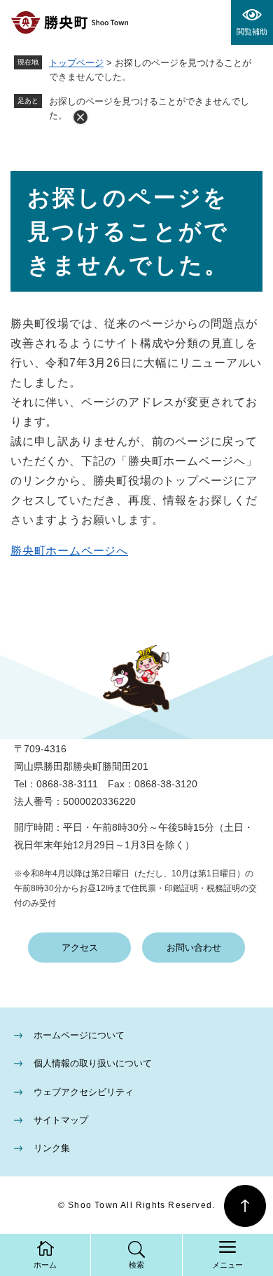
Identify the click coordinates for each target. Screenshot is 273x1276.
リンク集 (52, 1148)
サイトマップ (61, 1120)
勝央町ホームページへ (69, 551)
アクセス (80, 947)
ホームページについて (79, 1035)
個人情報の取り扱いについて (93, 1063)
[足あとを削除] (80, 117)
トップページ (76, 62)
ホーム (45, 1265)
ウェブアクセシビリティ (84, 1092)
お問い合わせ (194, 947)
